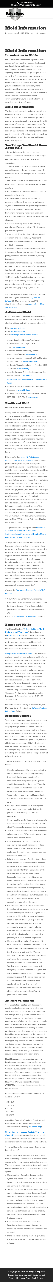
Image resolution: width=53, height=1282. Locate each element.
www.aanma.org (19, 347)
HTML (10, 635)
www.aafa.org (23, 368)
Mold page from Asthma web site (24, 334)
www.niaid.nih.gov (23, 390)
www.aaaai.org (32, 354)
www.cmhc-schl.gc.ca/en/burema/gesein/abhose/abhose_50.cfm (27, 379)
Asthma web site (17, 328)
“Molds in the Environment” (25, 616)
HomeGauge (26, 1278)
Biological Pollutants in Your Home (18, 653)
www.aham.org (34, 1126)
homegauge (13, 33)
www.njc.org (33, 397)
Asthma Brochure (17, 331)
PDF (18, 635)
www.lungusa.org (30, 361)
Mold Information (38, 33)
